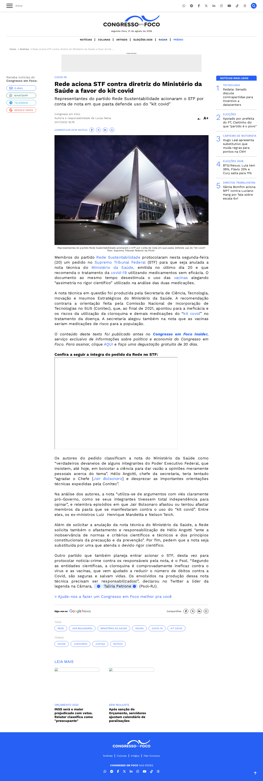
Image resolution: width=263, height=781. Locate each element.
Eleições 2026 (142, 39)
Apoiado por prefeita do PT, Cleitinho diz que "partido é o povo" (240, 122)
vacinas (181, 277)
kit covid (191, 313)
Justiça (100, 644)
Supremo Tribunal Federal (120, 262)
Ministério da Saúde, (112, 267)
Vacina (139, 628)
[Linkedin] (214, 6)
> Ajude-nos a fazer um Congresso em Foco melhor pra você (113, 596)
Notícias (86, 39)
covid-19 (119, 272)
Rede (61, 628)
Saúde (62, 644)
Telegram (21, 102)
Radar (163, 39)
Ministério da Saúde (114, 628)
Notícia (118, 644)
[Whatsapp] (184, 6)
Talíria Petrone (117, 586)
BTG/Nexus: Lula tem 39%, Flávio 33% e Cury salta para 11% (239, 169)
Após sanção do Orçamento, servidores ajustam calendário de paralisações (127, 715)
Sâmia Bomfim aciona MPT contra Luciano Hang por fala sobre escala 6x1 (239, 192)
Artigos (121, 39)
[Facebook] (199, 6)
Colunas (104, 39)
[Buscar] (254, 6)
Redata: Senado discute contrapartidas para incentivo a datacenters (238, 97)
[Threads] (244, 6)
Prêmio (178, 39)
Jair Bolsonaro (107, 478)
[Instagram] (221, 6)
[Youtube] (229, 6)
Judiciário (80, 644)
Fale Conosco (152, 755)
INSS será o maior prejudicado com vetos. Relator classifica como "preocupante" (73, 715)
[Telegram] (191, 6)
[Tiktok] (237, 6)
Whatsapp (21, 95)
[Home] (131, 21)
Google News (23, 110)
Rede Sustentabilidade (118, 257)
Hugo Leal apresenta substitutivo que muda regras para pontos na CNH (238, 145)
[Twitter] (206, 6)
